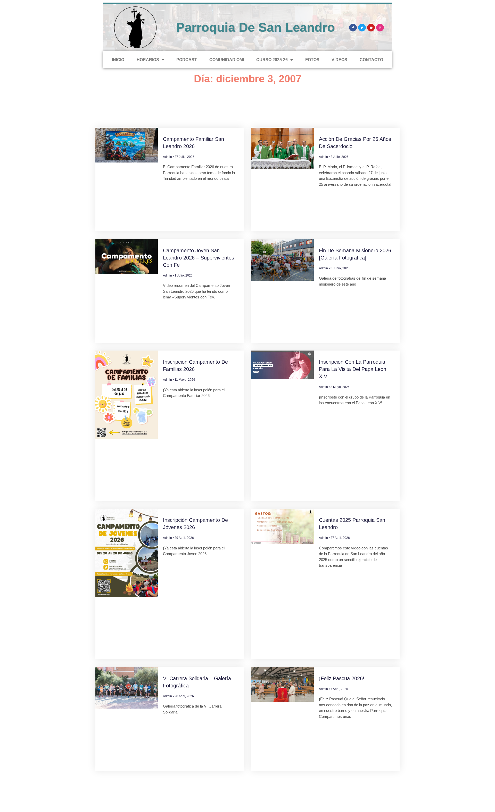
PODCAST (186, 60)
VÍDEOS (339, 60)
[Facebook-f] (353, 27)
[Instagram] (380, 27)
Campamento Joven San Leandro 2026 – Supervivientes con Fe (198, 258)
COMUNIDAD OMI (226, 60)
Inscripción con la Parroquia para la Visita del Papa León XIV (352, 369)
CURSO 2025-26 (272, 60)
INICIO (118, 60)
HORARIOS (148, 60)
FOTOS (312, 60)
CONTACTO (371, 60)
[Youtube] (371, 27)
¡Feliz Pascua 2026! (341, 678)
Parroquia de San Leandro (255, 27)
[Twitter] (362, 27)
